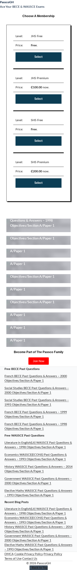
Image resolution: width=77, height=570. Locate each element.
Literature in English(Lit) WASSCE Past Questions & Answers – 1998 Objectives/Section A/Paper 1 (38, 220)
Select (38, 57)
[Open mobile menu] (76, 4)
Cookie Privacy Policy (28, 554)
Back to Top (40, 567)
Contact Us (29, 558)
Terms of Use (12, 558)
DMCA (9, 554)
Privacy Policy (53, 554)
